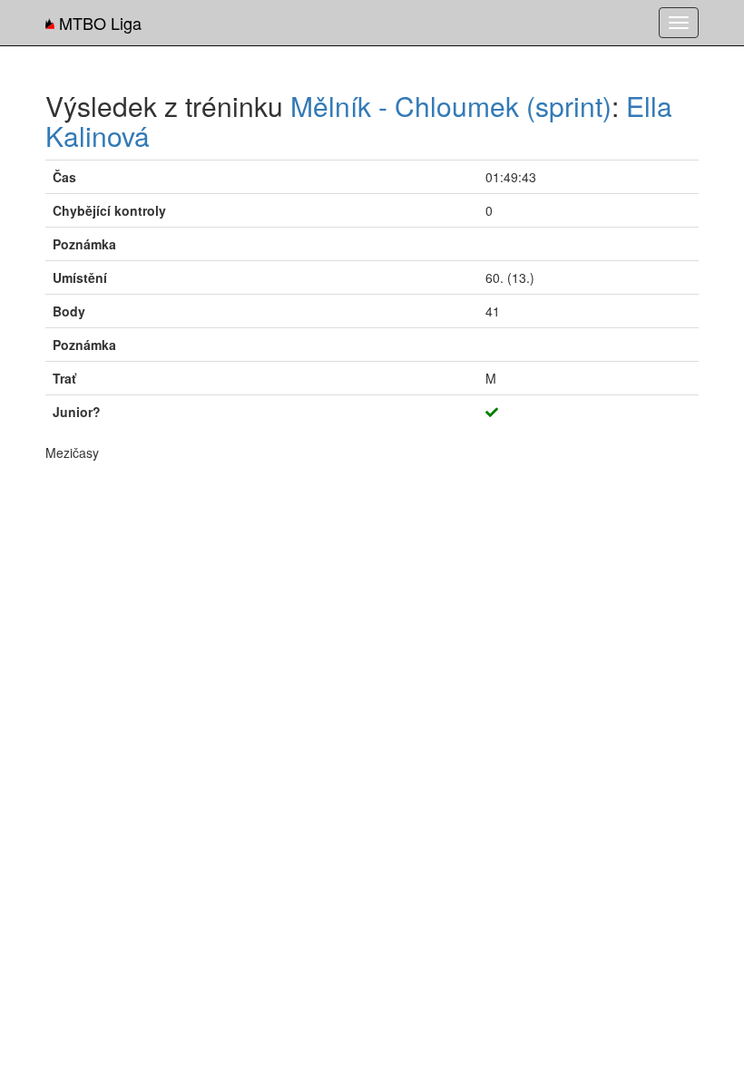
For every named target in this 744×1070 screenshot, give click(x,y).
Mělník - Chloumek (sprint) (451, 105)
